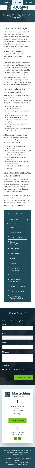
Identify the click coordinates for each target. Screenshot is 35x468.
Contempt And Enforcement (15, 280)
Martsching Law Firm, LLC (16, 458)
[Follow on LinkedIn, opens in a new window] (19, 438)
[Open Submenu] (27, 219)
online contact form (18, 205)
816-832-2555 (24, 203)
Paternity (13, 258)
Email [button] (18, 2)
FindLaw (25, 464)
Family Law (12, 224)
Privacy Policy (21, 462)
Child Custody (14, 253)
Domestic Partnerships (17, 286)
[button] (6, 2)
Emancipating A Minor (17, 291)
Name (4, 324)
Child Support (14, 249)
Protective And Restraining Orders (16, 297)
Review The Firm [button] (17, 421)
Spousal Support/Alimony (15, 243)
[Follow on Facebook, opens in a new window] (15, 438)
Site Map (13, 462)
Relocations (14, 275)
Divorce (12, 227)
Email (4, 333)
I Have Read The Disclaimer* (14, 370)
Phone (4, 343)
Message (5, 352)
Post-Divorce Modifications (14, 269)
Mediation (13, 263)
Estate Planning (14, 219)
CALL (30, 2)
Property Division (16, 237)
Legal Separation (15, 232)
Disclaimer (5, 365)
